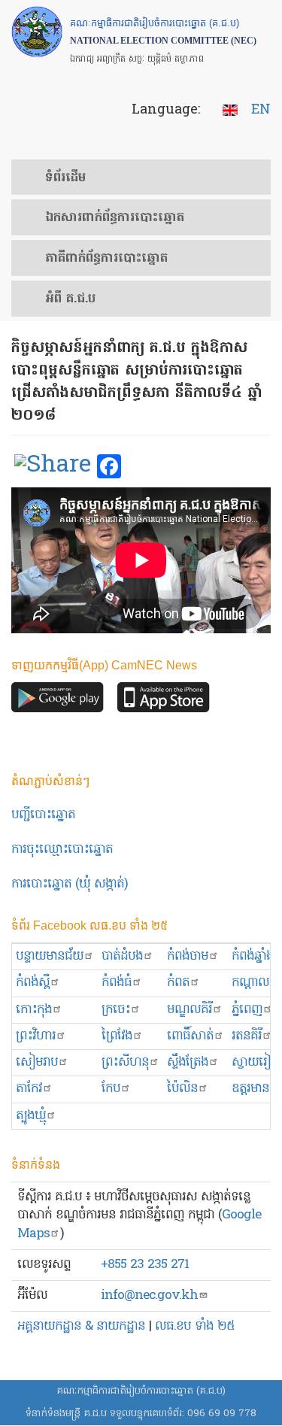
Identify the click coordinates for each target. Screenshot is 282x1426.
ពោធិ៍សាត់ (190, 1036)
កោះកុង (34, 1009)
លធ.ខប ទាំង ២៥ (195, 1326)
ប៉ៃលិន (182, 1088)
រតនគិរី (247, 1036)
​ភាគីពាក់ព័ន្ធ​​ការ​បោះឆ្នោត (106, 259)
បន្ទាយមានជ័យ (49, 956)
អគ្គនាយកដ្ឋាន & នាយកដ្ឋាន (81, 1326)
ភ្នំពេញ (247, 1009)
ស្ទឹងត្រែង (187, 1062)
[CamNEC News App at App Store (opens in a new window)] (163, 701)
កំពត (178, 982)
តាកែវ (29, 1088)
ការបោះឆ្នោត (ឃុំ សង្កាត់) (69, 884)
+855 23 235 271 (145, 1264)
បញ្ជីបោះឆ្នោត (43, 815)
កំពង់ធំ (117, 982)
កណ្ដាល (250, 982)
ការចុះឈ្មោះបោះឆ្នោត (62, 849)
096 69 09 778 (221, 1413)
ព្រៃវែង (117, 1036)
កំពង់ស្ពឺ (33, 982)
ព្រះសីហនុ (125, 1062)
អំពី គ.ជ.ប (70, 299)
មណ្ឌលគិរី (189, 1009)
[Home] (36, 31)
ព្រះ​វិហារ (36, 1036)
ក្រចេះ (116, 1009)
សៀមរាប (37, 1062)
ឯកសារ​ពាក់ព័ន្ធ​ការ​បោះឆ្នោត (114, 218)
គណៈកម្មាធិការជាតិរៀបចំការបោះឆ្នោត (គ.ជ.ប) (141, 1391)
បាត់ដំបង (122, 956)
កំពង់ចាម (187, 956)
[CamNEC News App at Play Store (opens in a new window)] (57, 701)
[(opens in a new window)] (52, 467)
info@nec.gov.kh (149, 1295)
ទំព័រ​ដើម (65, 178)
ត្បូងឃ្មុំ (31, 1115)
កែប (111, 1088)
